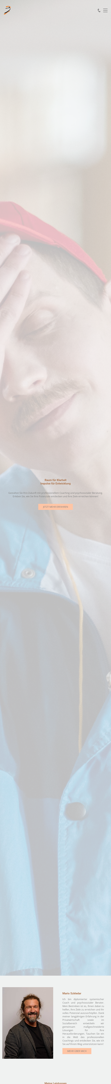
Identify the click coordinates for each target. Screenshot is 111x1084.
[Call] (99, 10)
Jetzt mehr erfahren (55, 506)
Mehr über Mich (77, 1051)
